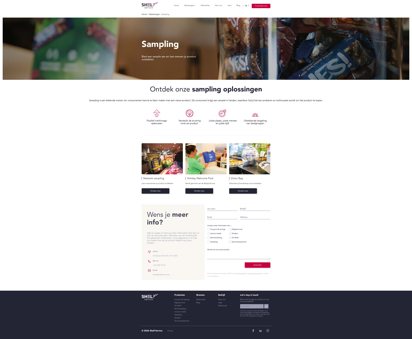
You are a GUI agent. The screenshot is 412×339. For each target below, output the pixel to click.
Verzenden (257, 265)
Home (176, 5)
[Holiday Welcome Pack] (206, 158)
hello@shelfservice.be (161, 274)
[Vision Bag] (249, 158)
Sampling (214, 242)
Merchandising (216, 238)
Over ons (218, 5)
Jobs (229, 5)
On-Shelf (235, 238)
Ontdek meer (155, 191)
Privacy (170, 331)
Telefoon (244, 217)
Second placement (239, 242)
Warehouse (222, 305)
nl (246, 6)
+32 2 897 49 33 (159, 265)
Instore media (215, 233)
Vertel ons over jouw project (218, 249)
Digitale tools (237, 229)
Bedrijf (243, 209)
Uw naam (211, 209)
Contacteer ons (261, 6)
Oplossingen (189, 5)
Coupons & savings (217, 229)
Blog (238, 5)
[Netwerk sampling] (162, 158)
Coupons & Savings (182, 299)
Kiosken (235, 233)
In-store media (180, 311)
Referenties (205, 5)
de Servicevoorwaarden (254, 274)
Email (209, 217)
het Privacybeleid (241, 274)
